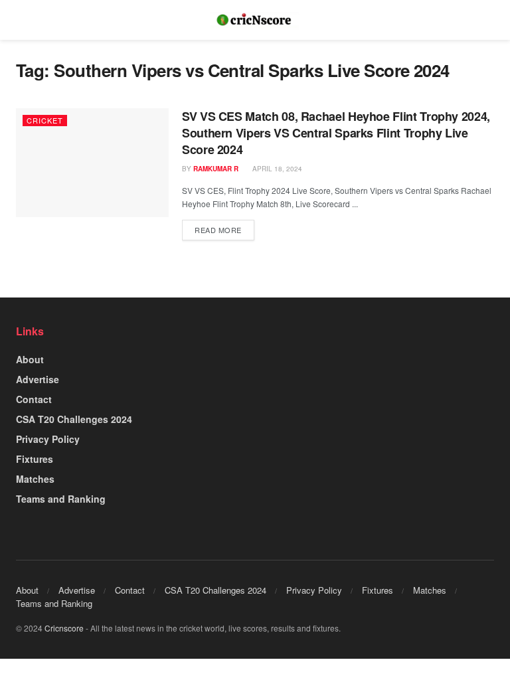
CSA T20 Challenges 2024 (74, 419)
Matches (35, 478)
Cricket (45, 120)
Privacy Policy (48, 439)
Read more (218, 229)
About (30, 359)
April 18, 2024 (276, 168)
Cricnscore (64, 628)
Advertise (37, 379)
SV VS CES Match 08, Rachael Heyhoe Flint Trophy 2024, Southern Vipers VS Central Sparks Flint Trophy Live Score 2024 (336, 133)
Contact (34, 399)
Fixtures (34, 459)
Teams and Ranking (61, 498)
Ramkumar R (215, 168)
